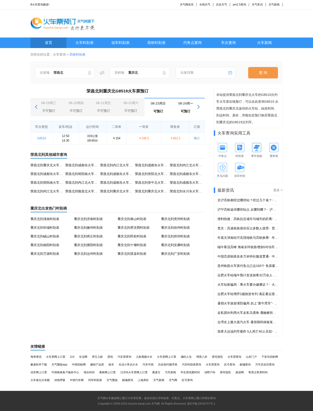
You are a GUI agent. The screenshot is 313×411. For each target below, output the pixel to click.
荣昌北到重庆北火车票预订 (49, 165)
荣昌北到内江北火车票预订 (119, 165)
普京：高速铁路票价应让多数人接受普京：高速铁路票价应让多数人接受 (248, 228)
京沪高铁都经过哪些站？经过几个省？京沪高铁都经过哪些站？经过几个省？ (248, 200)
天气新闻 (274, 4)
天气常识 (257, 4)
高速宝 (156, 372)
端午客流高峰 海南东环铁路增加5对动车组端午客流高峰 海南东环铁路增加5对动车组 (248, 247)
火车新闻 (264, 43)
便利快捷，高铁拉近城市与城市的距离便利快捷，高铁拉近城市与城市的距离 (248, 219)
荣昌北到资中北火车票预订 (154, 182)
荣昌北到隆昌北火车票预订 (84, 191)
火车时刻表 (84, 43)
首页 (48, 43)
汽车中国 (148, 364)
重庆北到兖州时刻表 (175, 219)
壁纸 (110, 356)
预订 (197, 138)
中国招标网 (79, 364)
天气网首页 (187, 4)
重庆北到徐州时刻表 (175, 227)
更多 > (278, 190)
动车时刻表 (120, 43)
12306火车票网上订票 (134, 372)
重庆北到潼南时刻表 (44, 219)
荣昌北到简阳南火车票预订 (84, 174)
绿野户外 (209, 372)
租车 (111, 364)
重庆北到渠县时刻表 (132, 253)
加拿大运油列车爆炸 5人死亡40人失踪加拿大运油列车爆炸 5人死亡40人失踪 (248, 331)
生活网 (83, 356)
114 (72, 356)
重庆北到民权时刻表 (132, 236)
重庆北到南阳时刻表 (44, 245)
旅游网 (240, 372)
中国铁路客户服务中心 (65, 372)
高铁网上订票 (107, 372)
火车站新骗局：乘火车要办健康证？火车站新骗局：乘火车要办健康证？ (248, 284)
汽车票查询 (124, 356)
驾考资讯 (35, 356)
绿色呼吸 (59, 380)
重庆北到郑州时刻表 (175, 236)
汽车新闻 (170, 372)
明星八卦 (201, 356)
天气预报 (112, 380)
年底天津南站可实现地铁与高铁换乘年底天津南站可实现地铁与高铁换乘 (248, 237)
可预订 (158, 107)
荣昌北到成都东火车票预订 (84, 165)
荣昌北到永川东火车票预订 (189, 191)
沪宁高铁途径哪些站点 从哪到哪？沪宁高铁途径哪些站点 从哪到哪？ (248, 209)
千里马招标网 (269, 356)
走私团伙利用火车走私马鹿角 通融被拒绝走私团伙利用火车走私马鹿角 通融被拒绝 (248, 312)
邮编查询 (245, 364)
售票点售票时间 (258, 372)
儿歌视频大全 (144, 356)
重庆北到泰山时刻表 (132, 219)
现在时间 (89, 372)
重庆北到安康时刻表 (175, 245)
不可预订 (48, 107)
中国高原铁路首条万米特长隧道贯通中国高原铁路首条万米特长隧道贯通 (248, 256)
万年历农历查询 (265, 364)
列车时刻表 (95, 380)
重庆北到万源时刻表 (44, 253)
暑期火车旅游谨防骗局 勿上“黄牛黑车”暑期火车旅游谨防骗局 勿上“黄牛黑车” (248, 303)
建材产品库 (97, 364)
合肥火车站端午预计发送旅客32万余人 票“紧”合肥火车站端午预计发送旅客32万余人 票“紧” (248, 275)
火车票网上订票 (55, 356)
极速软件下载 (38, 364)
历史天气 (221, 4)
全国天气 (204, 4)
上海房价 (143, 380)
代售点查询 (192, 43)
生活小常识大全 (128, 364)
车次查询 (228, 43)
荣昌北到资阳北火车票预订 (154, 174)
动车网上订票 (38, 372)
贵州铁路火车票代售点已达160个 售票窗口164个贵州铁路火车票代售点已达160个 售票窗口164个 (248, 266)
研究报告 (217, 356)
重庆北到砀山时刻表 (44, 236)
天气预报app (59, 364)
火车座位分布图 (40, 380)
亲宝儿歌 (97, 356)
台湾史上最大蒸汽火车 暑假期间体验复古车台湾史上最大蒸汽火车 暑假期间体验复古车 (248, 322)
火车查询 (59, 54)
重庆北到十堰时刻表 (132, 245)
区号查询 (229, 364)
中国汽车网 (77, 380)
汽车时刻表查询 (191, 364)
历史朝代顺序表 (167, 364)
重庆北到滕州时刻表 (88, 227)
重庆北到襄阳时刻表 (88, 245)
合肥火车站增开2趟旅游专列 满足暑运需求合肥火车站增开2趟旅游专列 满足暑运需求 (248, 294)
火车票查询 (234, 356)
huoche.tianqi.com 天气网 (144, 403)
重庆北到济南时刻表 (88, 219)
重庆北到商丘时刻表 (88, 236)
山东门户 (251, 356)
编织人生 (186, 356)
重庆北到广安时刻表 (175, 253)
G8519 (41, 138)
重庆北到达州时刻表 (88, 253)
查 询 (263, 73)
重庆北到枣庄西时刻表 (134, 227)
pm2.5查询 (239, 4)
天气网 (173, 380)
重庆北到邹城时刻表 (44, 227)
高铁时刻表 (156, 43)
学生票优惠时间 (190, 372)
